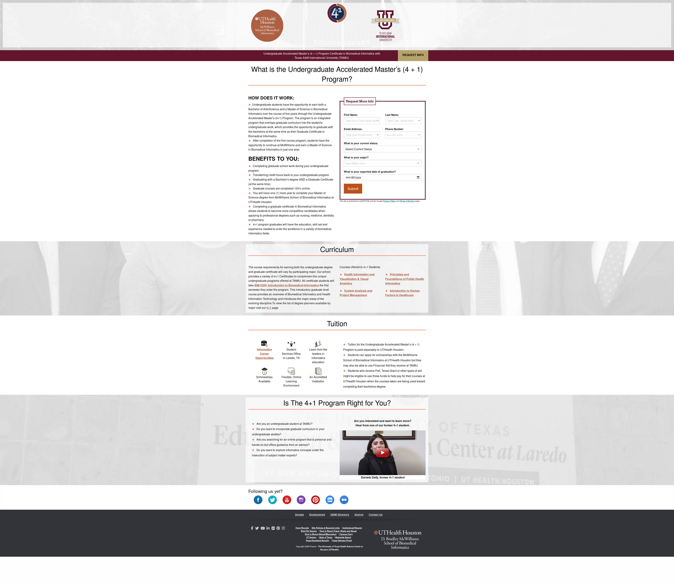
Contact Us (375, 515)
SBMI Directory (339, 515)
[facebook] (252, 528)
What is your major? (356, 157)
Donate (299, 515)
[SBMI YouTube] (287, 499)
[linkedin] (268, 528)
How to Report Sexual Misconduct (320, 534)
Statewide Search (343, 537)
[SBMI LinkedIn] (330, 499)
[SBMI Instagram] (301, 499)
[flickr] (274, 528)
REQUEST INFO (413, 55)
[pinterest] (278, 528)
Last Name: (392, 114)
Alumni (358, 515)
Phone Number (394, 129)
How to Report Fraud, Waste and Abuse (338, 531)
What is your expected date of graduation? (370, 171)
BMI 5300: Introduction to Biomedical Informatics (286, 285)
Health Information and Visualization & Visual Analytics (357, 278)
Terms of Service (407, 201)
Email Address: (353, 129)
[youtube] (263, 528)
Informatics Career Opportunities (264, 353)
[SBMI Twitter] (272, 499)
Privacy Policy (389, 201)
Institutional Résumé (352, 527)
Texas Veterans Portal (342, 540)
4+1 (268, 308)
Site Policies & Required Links (326, 527)
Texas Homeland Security (317, 540)
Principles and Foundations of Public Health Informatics (404, 278)
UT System (311, 537)
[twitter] (257, 528)
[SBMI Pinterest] (315, 499)
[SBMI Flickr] (344, 499)
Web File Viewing (309, 531)
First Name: (351, 114)
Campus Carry (346, 534)
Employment (317, 515)
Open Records (302, 527)
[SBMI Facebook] (258, 499)
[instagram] (284, 528)
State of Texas (325, 537)
